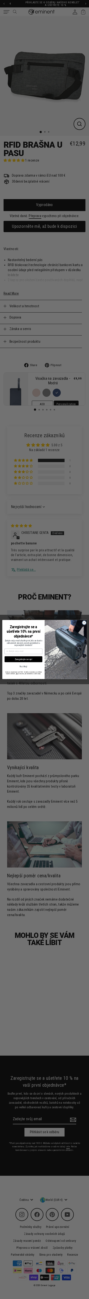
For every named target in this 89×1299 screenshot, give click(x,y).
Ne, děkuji (23, 666)
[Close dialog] (84, 623)
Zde (16, 673)
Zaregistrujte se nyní (23, 659)
